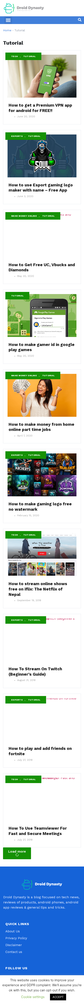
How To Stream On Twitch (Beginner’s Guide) (35, 671)
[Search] (79, 19)
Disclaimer (13, 945)
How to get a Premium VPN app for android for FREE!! (40, 108)
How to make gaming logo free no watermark (40, 506)
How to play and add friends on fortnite (40, 751)
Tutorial (29, 56)
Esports (17, 136)
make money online (24, 216)
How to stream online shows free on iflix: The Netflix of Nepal (38, 589)
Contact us (13, 952)
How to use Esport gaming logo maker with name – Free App (41, 188)
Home (7, 30)
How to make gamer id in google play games (42, 347)
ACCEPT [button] (58, 997)
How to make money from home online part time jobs (41, 427)
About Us (12, 931)
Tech (14, 56)
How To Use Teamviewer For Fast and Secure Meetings (38, 831)
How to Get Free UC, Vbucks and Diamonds (42, 267)
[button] (8, 20)
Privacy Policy (16, 938)
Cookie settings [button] (33, 997)
